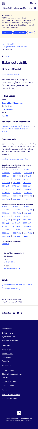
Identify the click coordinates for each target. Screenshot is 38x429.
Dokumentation (8, 109)
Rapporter (5, 361)
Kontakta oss (6, 350)
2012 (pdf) (27, 183)
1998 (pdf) (16, 199)
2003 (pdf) (28, 193)
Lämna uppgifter (20, 8)
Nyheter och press (8, 337)
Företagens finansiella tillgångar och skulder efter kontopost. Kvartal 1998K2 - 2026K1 (17, 128)
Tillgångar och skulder (11, 288)
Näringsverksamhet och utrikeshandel (15, 47)
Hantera (31, 32)
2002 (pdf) (6, 196)
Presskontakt (7, 357)
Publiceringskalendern (10, 340)
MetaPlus (5, 244)
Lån (20, 284)
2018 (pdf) (27, 176)
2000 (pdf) (28, 196)
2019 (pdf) (17, 176)
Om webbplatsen (8, 370)
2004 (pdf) (17, 193)
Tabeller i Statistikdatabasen (12, 103)
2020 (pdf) (6, 176)
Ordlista (5, 378)
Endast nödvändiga (20, 32)
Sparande (29, 284)
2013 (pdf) (16, 183)
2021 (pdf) (28, 173)
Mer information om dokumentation (15, 159)
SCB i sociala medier (9, 398)
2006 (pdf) (28, 189)
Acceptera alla (7, 32)
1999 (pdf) (6, 199)
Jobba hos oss (7, 353)
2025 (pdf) (17, 169)
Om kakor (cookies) (9, 381)
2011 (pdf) (5, 186)
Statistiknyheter (8, 333)
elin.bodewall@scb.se (12, 268)
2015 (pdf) (27, 179)
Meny (31, 8)
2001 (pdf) (17, 196)
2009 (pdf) (27, 186)
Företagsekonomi (9, 284)
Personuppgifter (8, 385)
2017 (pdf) (6, 179)
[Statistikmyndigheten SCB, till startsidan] (3, 3)
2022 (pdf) (17, 173)
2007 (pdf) (17, 189)
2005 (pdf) (6, 193)
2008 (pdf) (6, 189)
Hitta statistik (7, 8)
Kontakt (5, 116)
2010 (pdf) (16, 186)
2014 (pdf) (6, 183)
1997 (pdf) (27, 199)
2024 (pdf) (28, 169)
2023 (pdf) (6, 173)
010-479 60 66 (9, 262)
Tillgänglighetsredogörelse (12, 374)
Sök (31, 3)
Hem (3, 44)
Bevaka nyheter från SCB (11, 395)
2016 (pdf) (16, 179)
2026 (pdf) (6, 169)
